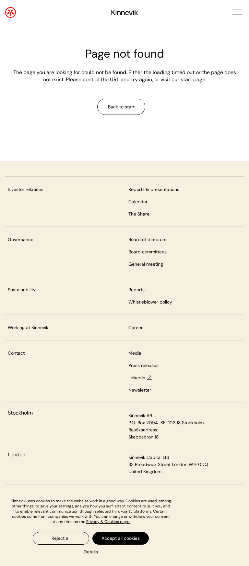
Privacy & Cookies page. (108, 521)
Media (134, 353)
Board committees (147, 252)
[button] (236, 12)
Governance (20, 239)
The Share (138, 214)
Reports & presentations (153, 189)
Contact (16, 353)
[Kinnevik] (124, 13)
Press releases (143, 365)
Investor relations (25, 189)
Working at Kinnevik (28, 327)
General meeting (145, 264)
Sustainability (22, 290)
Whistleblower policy (150, 302)
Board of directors (147, 239)
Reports (136, 290)
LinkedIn (136, 378)
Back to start (121, 107)
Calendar (138, 202)
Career (135, 327)
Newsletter (139, 390)
